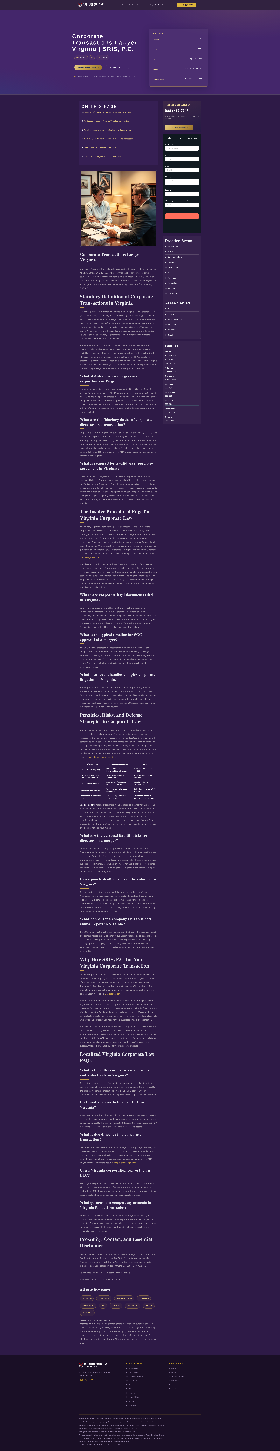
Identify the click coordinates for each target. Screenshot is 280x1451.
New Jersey (170, 392)
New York (169, 401)
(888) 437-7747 (176, 110)
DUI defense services (114, 994)
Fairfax (168, 352)
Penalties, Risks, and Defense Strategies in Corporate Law (108, 130)
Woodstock (170, 409)
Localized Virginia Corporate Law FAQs (100, 148)
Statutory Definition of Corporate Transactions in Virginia (107, 112)
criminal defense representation (100, 757)
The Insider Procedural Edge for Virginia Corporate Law (107, 121)
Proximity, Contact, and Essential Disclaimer (102, 156)
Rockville (169, 384)
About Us (131, 5)
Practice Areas (142, 5)
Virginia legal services (90, 557)
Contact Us (159, 5)
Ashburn (169, 360)
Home (124, 5)
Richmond (169, 376)
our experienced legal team (124, 1163)
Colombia (169, 417)
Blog (151, 5)
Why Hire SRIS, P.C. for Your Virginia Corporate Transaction (108, 139)
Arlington (169, 368)
